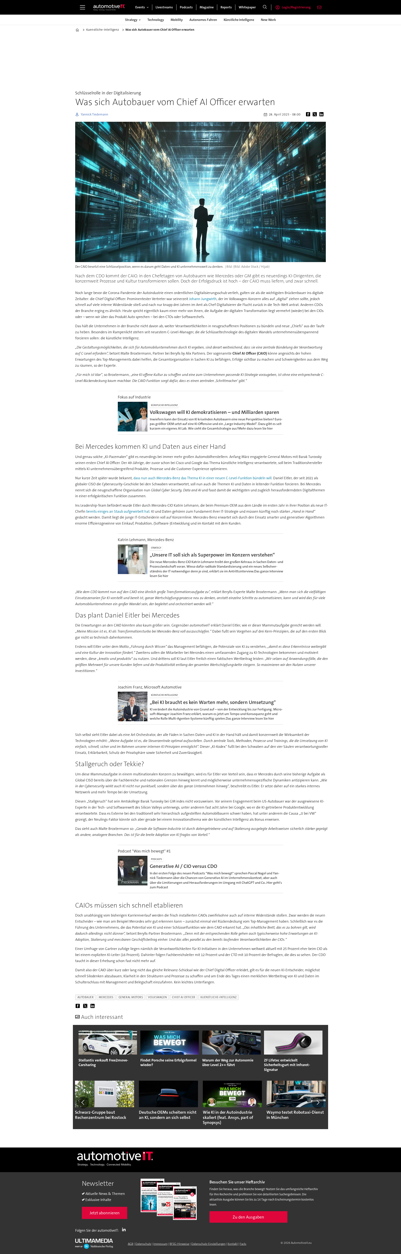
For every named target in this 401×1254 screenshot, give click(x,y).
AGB (130, 1244)
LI (125, 1229)
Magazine (207, 7)
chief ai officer (183, 997)
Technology (155, 20)
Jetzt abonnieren (105, 1213)
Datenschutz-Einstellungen (208, 1244)
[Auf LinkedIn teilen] (322, 114)
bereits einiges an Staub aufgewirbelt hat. (118, 511)
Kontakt (233, 1244)
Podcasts (186, 7)
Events (140, 7)
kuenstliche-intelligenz (218, 997)
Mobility (177, 20)
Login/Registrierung (296, 7)
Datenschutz (143, 1244)
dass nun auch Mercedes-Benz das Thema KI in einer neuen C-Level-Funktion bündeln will (202, 478)
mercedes (106, 997)
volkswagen (157, 997)
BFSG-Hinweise (179, 1244)
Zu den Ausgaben (248, 1217)
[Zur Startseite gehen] (109, 7)
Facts (243, 1244)
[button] (83, 1102)
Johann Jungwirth (203, 299)
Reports (226, 7)
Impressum (160, 1244)
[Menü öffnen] (82, 7)
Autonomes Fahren (203, 20)
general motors (131, 997)
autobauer (85, 997)
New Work (268, 20)
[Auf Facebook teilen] (309, 114)
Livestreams (164, 7)
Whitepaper (247, 7)
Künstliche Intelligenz (239, 20)
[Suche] (265, 7)
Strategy (131, 20)
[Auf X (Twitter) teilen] (315, 114)
